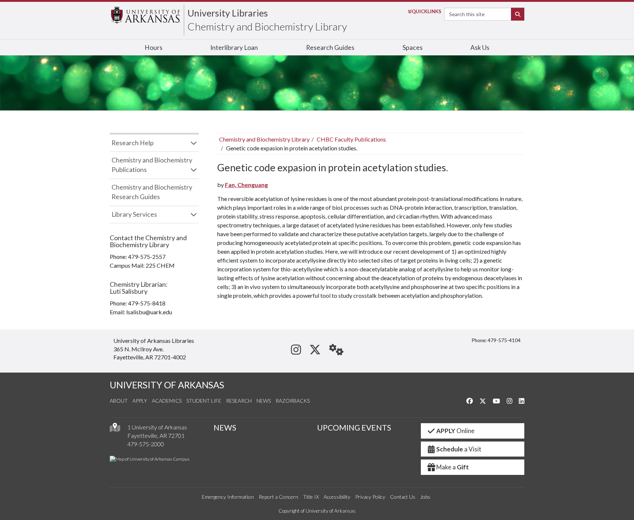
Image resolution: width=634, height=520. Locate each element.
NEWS (225, 427)
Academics (167, 401)
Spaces (412, 47)
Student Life (203, 401)
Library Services (134, 214)
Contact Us (402, 497)
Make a (452, 467)
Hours (154, 47)
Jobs (425, 497)
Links (426, 11)
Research (239, 401)
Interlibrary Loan (234, 47)
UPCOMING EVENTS (354, 427)
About (119, 401)
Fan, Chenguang (246, 184)
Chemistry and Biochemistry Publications (152, 164)
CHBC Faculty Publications (351, 139)
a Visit (458, 449)
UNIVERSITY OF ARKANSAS (167, 385)
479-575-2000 (145, 443)
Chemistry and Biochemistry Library (267, 26)
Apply (139, 401)
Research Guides (330, 47)
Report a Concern (278, 497)
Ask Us (479, 47)
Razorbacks (293, 401)
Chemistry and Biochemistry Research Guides (152, 192)
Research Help (133, 143)
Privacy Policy (370, 497)
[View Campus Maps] (115, 429)
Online (455, 431)
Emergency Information (228, 497)
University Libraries (227, 12)
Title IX (311, 497)
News (263, 401)
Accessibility (337, 497)
